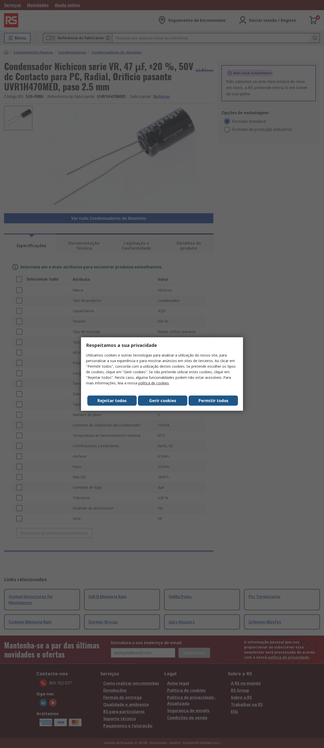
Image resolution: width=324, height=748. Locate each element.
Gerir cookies (162, 400)
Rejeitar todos (112, 400)
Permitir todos (213, 400)
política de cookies (153, 383)
